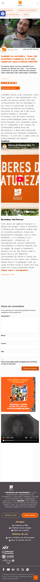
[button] (2, 83)
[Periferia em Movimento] (20, 3)
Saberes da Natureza (10, 14)
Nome (3, 335)
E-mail (4, 343)
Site (2, 351)
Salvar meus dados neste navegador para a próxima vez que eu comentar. (19, 363)
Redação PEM (7, 275)
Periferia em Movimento (27, 10)
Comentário (5, 316)
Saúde (25, 14)
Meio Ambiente (7, 10)
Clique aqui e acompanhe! (14, 270)
